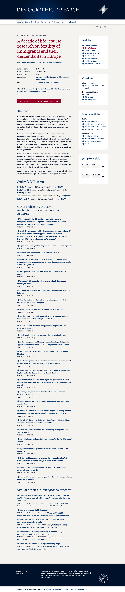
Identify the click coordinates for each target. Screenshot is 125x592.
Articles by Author (91, 56)
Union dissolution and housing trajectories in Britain (39, 253)
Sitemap (80, 589)
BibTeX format (90, 100)
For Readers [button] (56, 22)
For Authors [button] (45, 22)
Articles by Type (91, 61)
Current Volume (91, 45)
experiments (30, 539)
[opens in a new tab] (103, 578)
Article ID (96, 174)
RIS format (89, 97)
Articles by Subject (92, 58)
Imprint (58, 589)
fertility (59, 77)
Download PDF (25, 101)
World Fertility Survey (58, 506)
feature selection (53, 546)
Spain (56, 527)
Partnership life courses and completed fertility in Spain (40, 544)
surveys (47, 506)
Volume (85, 164)
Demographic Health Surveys (57, 503)
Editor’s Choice (90, 51)
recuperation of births (45, 527)
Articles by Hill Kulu (92, 122)
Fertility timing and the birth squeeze (33, 510)
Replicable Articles (92, 53)
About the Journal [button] (69, 22)
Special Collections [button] (32, 22)
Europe (53, 77)
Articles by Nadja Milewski (94, 124)
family (38, 539)
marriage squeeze (48, 515)
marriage (37, 515)
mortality (39, 506)
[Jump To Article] (103, 166)
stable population (62, 515)
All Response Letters (92, 64)
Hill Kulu (22, 62)
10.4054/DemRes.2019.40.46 (47, 82)
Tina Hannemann (45, 62)
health (32, 506)
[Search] (106, 22)
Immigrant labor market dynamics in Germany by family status (43, 335)
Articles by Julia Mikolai (93, 129)
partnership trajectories (32, 549)
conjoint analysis (53, 537)
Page (94, 164)
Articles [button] (20, 22)
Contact (49, 589)
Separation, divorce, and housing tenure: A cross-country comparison (45, 246)
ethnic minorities (42, 77)
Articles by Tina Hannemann (95, 127)
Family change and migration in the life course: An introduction (43, 309)
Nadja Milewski (32, 62)
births (49, 525)
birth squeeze (52, 513)
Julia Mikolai (57, 62)
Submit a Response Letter (48, 101)
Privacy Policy (69, 589)
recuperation (31, 527)
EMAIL (61, 187)
